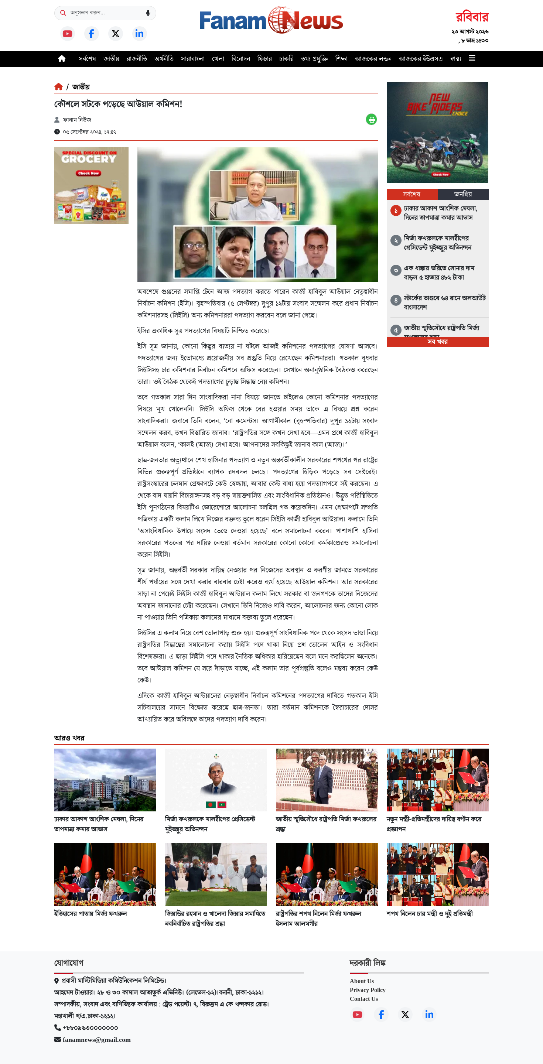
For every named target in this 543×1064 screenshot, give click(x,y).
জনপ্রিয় (463, 194)
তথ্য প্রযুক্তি (314, 59)
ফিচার (264, 59)
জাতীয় (111, 59)
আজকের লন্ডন (373, 59)
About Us (362, 981)
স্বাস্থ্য (455, 59)
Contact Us (364, 999)
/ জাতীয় (76, 87)
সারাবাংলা (193, 59)
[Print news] (371, 119)
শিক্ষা (341, 59)
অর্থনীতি (164, 59)
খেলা (218, 59)
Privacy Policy (368, 990)
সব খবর (438, 341)
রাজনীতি (137, 59)
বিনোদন (241, 59)
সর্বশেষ (87, 59)
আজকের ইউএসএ (421, 59)
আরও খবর (69, 738)
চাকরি (286, 59)
